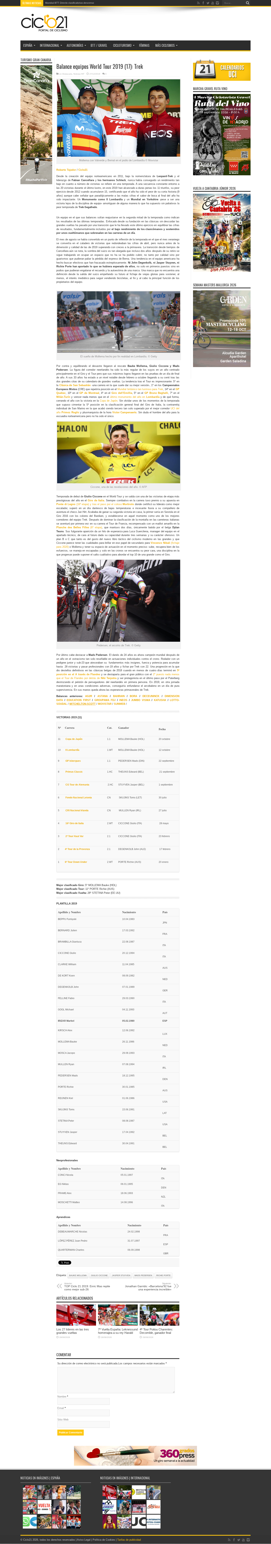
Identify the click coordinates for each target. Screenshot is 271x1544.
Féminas (144, 45)
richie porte (163, 1275)
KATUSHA (160, 700)
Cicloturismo (122, 45)
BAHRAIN (119, 696)
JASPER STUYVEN (121, 1275)
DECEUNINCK (150, 696)
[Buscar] (248, 3)
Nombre (61, 1396)
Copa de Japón (108, 400)
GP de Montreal (89, 392)
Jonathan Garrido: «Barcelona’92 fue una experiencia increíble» (148, 1286)
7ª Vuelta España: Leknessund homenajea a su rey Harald (118, 1331)
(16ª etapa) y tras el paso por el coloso (95, 504)
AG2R (88, 696)
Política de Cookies (104, 1539)
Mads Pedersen (143, 1275)
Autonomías (75, 45)
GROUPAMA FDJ (105, 700)
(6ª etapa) (79, 527)
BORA (133, 696)
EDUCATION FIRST (79, 700)
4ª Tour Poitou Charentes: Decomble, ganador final (156, 1331)
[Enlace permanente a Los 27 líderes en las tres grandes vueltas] (76, 1324)
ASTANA (102, 696)
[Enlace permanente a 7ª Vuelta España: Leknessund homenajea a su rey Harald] (118, 1324)
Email (60, 1408)
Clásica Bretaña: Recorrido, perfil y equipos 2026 (71, 3)
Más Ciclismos (165, 45)
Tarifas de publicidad (129, 1539)
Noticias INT (78, 74)
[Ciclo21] (44, 30)
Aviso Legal (83, 1539)
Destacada (67, 74)
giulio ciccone (99, 1275)
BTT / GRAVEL (99, 45)
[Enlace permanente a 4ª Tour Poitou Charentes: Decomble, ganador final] (159, 1324)
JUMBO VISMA (140, 700)
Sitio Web (62, 1419)
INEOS (123, 700)
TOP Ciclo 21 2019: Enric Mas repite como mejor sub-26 (87, 1286)
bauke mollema (78, 1275)
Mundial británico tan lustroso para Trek (140, 389)
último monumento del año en (135, 396)
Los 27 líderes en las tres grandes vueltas (72, 1331)
